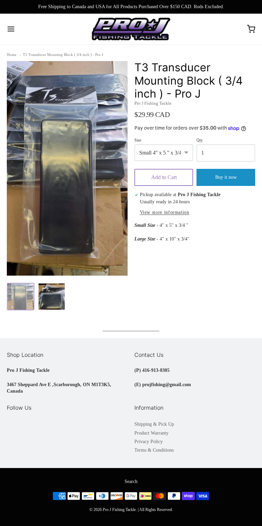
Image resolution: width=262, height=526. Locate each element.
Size (137, 140)
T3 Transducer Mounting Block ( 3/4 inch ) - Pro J (63, 55)
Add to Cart (164, 177)
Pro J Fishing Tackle (153, 103)
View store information (164, 212)
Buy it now (226, 177)
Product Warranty (151, 433)
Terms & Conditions (154, 450)
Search (131, 481)
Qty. (199, 140)
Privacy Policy (148, 441)
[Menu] (32, 29)
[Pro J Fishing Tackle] (131, 29)
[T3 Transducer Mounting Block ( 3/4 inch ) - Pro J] (20, 296)
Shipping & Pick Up (154, 424)
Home (11, 55)
